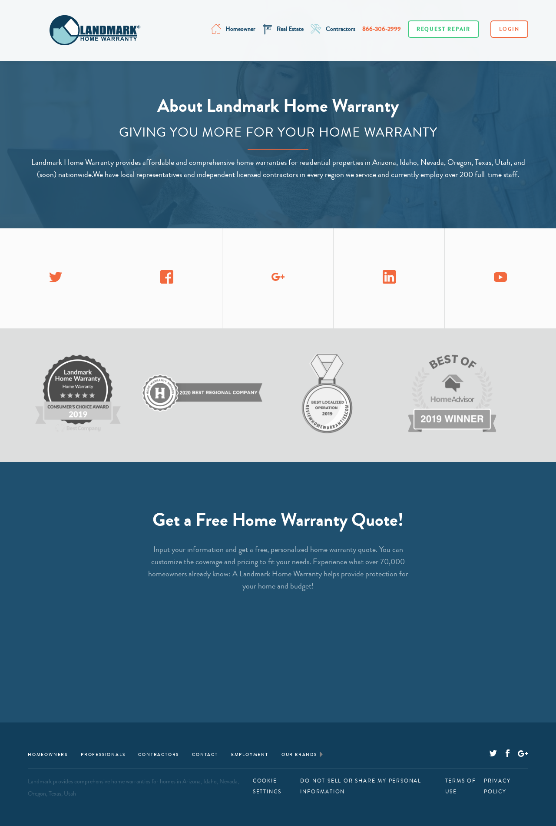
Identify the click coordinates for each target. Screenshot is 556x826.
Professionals (103, 755)
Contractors (340, 29)
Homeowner (240, 29)
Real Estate (290, 29)
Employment (249, 755)
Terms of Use (460, 786)
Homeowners (48, 755)
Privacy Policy (497, 786)
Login (509, 29)
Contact (205, 755)
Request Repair (443, 29)
